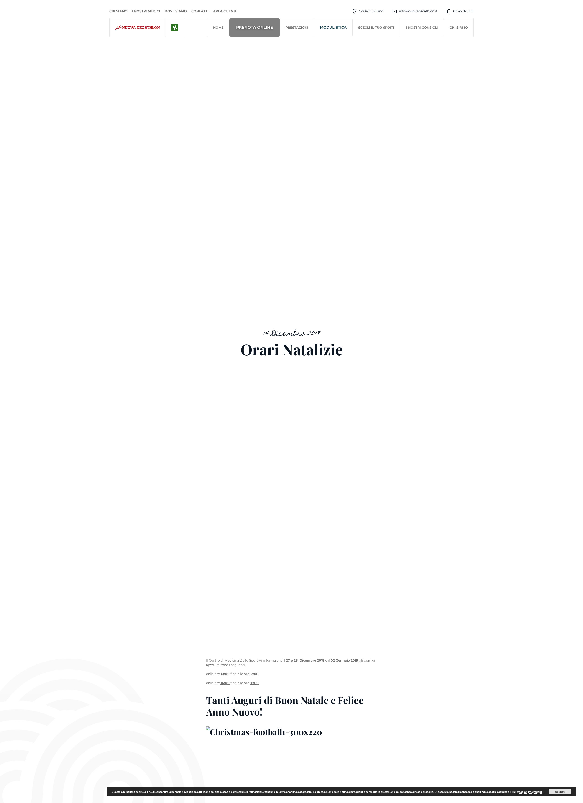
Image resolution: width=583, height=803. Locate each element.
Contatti (200, 11)
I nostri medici (146, 11)
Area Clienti (224, 11)
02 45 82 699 (463, 11)
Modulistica (333, 27)
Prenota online (254, 27)
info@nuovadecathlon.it (418, 11)
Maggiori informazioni (530, 791)
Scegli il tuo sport (376, 28)
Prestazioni (297, 28)
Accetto (560, 792)
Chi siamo (118, 11)
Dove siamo (176, 11)
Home (218, 28)
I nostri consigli (422, 28)
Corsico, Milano (371, 11)
